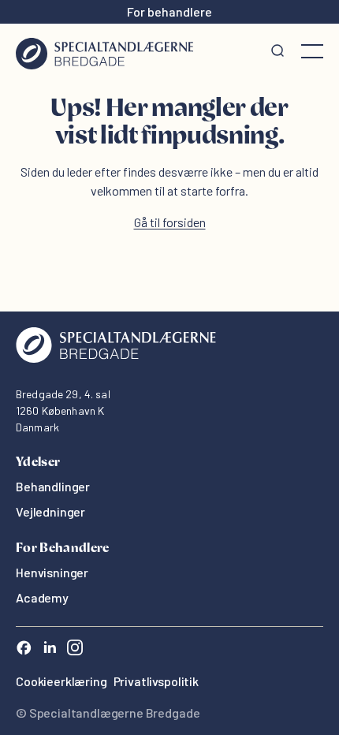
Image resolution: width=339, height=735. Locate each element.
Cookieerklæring (61, 680)
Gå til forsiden (170, 222)
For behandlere (169, 11)
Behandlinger (53, 486)
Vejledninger (50, 511)
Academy (42, 597)
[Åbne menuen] (312, 51)
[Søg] (277, 51)
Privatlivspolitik (156, 680)
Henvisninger (52, 572)
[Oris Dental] (116, 358)
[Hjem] (104, 51)
